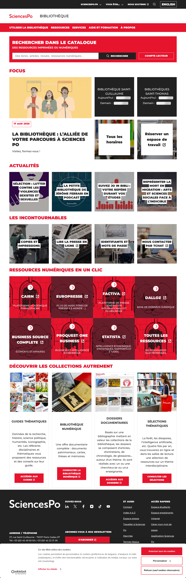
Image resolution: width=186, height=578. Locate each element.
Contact (127, 507)
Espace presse (131, 518)
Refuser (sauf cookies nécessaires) (161, 570)
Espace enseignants (162, 512)
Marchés (128, 536)
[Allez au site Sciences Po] (20, 17)
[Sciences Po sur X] (75, 506)
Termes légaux (131, 541)
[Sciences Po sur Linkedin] (67, 506)
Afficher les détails (47, 569)
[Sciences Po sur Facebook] (83, 506)
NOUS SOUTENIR (137, 4)
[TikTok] (100, 506)
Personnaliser (160, 561)
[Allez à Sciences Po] (34, 504)
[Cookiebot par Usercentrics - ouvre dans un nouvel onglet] (19, 572)
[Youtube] (108, 506)
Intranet (155, 518)
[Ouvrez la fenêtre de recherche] (154, 4)
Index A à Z (129, 512)
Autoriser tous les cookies (162, 551)
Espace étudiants (160, 507)
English (168, 4)
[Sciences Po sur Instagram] (92, 506)
